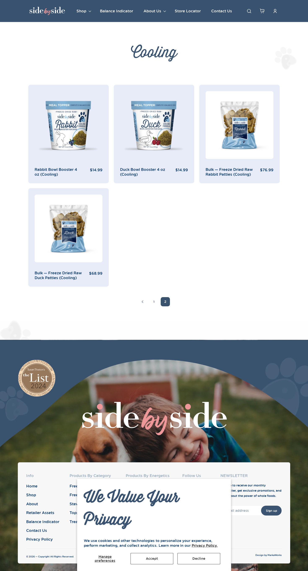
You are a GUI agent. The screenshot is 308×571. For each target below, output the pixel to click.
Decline (198, 558)
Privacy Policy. (205, 545)
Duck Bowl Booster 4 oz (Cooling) (142, 172)
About (32, 503)
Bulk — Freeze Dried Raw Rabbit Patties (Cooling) (229, 172)
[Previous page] (142, 301)
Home (32, 486)
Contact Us (36, 530)
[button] (83, 11)
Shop (31, 494)
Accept (152, 558)
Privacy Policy (39, 539)
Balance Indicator (42, 521)
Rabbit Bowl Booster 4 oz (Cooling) (56, 172)
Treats (75, 521)
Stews (75, 503)
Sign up (271, 511)
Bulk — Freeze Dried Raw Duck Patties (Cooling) (58, 275)
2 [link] (165, 301)
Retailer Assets (40, 512)
